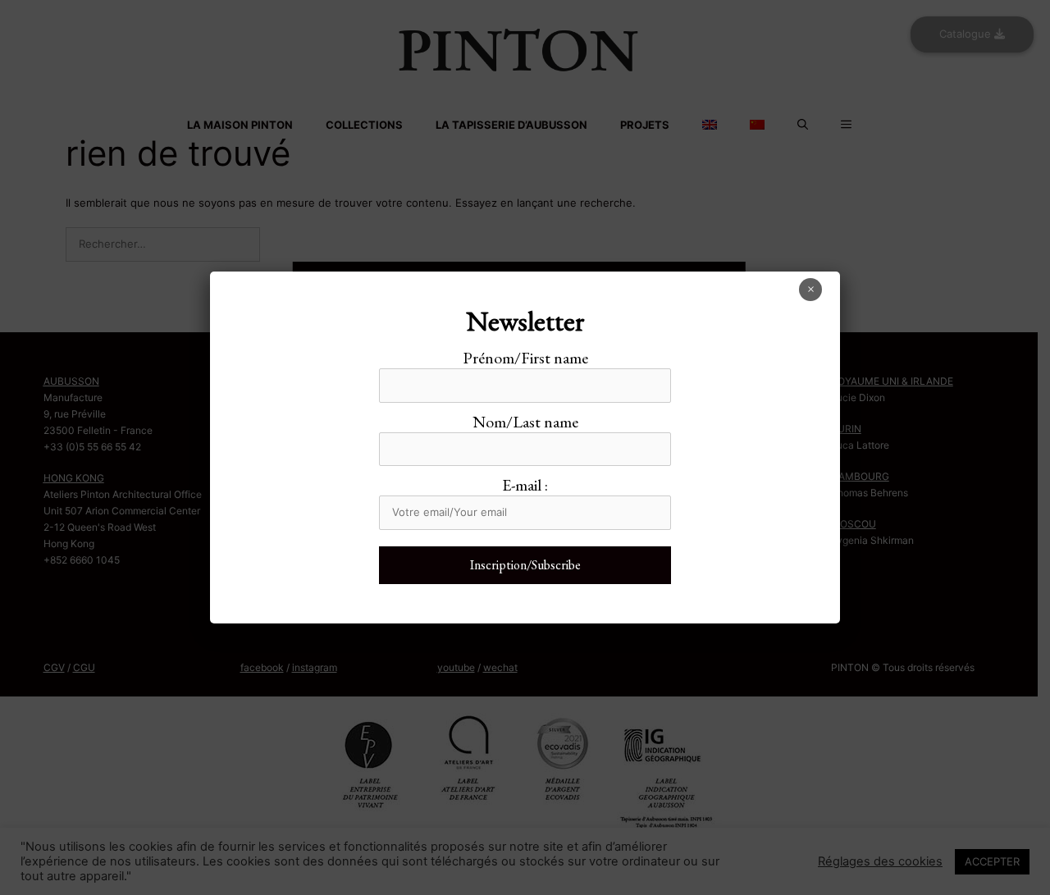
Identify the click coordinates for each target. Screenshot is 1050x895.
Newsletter (525, 321)
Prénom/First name (525, 357)
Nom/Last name (525, 421)
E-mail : (525, 484)
